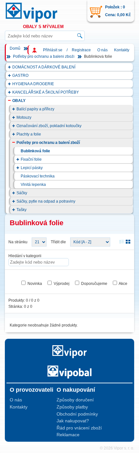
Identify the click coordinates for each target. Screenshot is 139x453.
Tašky (21, 209)
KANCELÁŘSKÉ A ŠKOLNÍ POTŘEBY (45, 92)
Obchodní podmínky (77, 414)
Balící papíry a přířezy (35, 109)
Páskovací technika (38, 176)
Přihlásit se (52, 50)
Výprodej (62, 283)
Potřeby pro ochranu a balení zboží (43, 56)
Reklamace (68, 434)
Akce (123, 283)
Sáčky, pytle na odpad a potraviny (45, 201)
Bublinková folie (35, 151)
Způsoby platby (72, 406)
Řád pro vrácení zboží (79, 427)
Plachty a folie (28, 134)
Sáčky (21, 193)
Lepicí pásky (32, 168)
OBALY (19, 100)
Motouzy (23, 117)
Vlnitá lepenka (33, 184)
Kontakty (121, 50)
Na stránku (17, 242)
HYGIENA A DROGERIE (33, 84)
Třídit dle (58, 242)
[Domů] (37, 12)
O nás (102, 50)
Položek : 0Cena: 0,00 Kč (118, 11)
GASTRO (20, 75)
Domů (15, 48)
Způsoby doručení (75, 399)
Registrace (81, 50)
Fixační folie (31, 159)
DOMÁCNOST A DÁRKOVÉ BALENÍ (43, 67)
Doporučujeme (94, 283)
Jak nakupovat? (73, 420)
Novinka (34, 283)
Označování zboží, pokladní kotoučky (48, 126)
